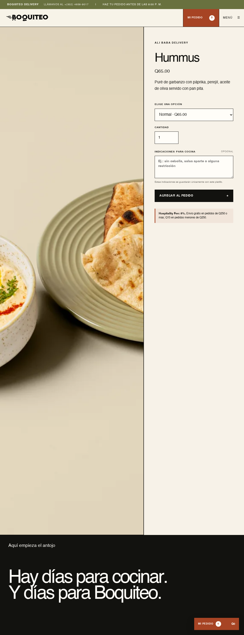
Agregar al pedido (194, 195)
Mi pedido (200, 17)
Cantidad (162, 127)
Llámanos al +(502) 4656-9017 (66, 4)
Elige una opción (168, 104)
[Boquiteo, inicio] (91, 18)
